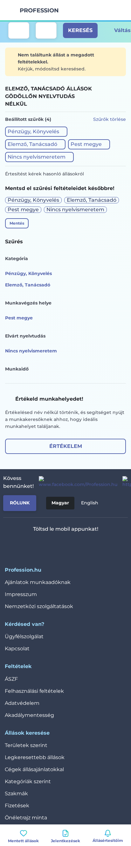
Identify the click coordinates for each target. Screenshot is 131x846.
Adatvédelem (22, 703)
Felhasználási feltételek (34, 691)
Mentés (17, 223)
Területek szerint (26, 745)
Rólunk (20, 503)
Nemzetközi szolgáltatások (39, 606)
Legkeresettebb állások (35, 757)
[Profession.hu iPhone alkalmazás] (39, 545)
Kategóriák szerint (28, 781)
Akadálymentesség (29, 715)
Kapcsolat (17, 649)
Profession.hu (39, 10)
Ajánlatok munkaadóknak (38, 582)
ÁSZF (11, 679)
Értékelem (65, 446)
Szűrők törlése (109, 119)
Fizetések (17, 806)
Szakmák (16, 793)
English (89, 503)
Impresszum (21, 594)
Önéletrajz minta (26, 818)
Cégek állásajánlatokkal (34, 769)
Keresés (80, 30)
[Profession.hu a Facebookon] (75, 482)
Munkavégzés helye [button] (28, 303)
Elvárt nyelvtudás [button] (25, 336)
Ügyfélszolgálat (24, 636)
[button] (36, 132)
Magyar (60, 503)
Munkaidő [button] (17, 369)
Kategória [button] (16, 258)
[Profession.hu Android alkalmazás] (84, 545)
